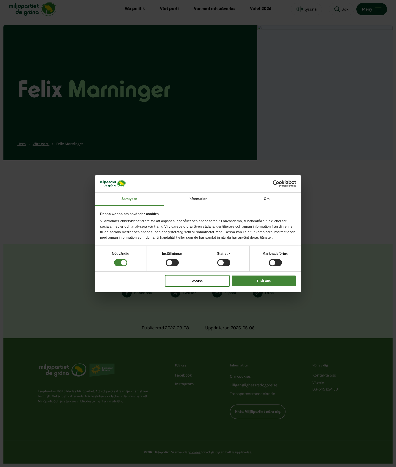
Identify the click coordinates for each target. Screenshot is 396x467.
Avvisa (197, 281)
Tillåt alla (263, 281)
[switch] (172, 262)
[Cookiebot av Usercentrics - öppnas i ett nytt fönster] (276, 183)
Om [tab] (267, 199)
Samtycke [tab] (129, 199)
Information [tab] (198, 199)
